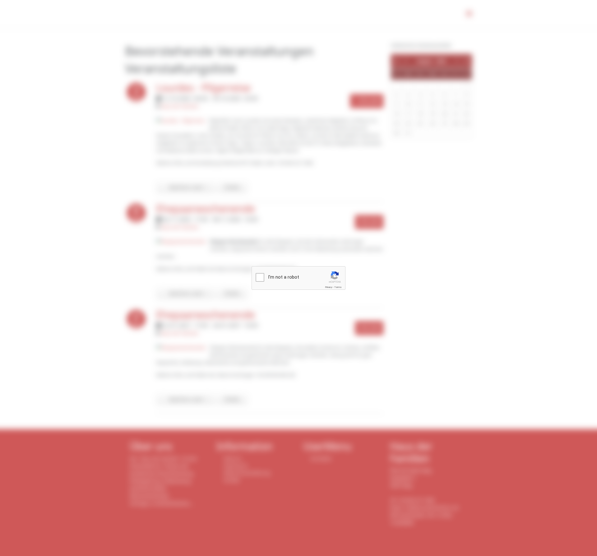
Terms (338, 287)
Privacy (328, 287)
